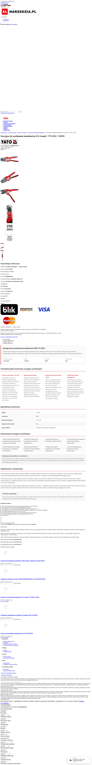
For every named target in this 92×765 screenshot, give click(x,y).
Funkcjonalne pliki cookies (7, 686)
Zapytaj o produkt (5, 336)
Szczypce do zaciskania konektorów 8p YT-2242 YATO (17, 633)
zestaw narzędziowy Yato (9, 670)
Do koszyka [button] (18, 565)
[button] (1, 5)
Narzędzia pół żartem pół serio (10, 664)
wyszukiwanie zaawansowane (7, 113)
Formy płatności (7, 656)
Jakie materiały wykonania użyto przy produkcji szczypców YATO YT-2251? (19, 508)
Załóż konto (6, 20)
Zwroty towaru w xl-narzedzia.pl (10, 645)
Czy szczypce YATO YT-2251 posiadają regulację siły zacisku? (16, 507)
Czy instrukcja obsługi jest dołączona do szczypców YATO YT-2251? (17, 514)
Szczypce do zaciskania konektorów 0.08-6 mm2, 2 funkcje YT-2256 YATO (23, 561)
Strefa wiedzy (6, 663)
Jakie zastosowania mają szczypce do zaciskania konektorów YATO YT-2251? (20, 506)
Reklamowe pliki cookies (6, 694)
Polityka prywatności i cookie (10, 644)
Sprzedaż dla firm (7, 651)
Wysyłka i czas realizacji (9, 658)
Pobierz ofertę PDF (13, 336)
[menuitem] (44, 118)
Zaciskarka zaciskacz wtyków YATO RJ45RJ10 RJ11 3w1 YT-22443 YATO (23, 579)
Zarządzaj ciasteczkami (6, 675)
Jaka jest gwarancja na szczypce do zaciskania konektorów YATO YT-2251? (19, 512)
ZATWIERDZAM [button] (5, 699)
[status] (79, 760)
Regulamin (5, 642)
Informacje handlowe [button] (6, 503)
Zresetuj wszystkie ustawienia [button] (10, 763)
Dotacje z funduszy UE (8, 641)
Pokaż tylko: (3, 523)
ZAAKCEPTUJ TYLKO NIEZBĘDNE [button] (14, 707)
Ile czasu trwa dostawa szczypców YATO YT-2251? (14, 511)
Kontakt (5, 650)
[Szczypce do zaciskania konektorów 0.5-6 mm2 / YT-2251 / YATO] (10, 167)
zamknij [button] (3, 711)
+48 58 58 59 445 (5, 2)
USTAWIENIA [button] (6, 705)
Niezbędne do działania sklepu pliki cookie (11, 682)
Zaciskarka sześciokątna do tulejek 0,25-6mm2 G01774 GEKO (19, 615)
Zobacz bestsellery (13, 24)
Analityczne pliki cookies (6, 690)
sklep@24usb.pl (4, 3)
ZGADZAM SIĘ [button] (6, 709)
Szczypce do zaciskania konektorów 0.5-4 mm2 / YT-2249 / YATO (20, 597)
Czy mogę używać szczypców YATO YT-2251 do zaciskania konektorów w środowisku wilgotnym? (25, 510)
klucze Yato (6, 669)
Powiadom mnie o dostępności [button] (7, 330)
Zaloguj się (5, 19)
